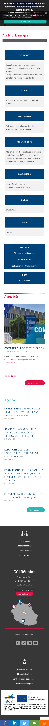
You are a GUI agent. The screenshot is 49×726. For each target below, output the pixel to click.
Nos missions (24, 541)
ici (33, 126)
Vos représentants (24, 545)
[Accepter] (46, 13)
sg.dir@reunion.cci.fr (24, 590)
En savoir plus (9, 362)
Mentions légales (24, 669)
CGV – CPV (24, 555)
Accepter (25, 22)
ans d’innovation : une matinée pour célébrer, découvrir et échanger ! (20, 432)
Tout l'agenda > (35, 510)
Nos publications (24, 674)
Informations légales (24, 683)
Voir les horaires (24, 594)
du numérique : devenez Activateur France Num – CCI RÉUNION (22, 412)
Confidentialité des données (24, 679)
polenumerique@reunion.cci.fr (24, 266)
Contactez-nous (24, 550)
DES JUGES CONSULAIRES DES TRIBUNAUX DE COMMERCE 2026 (23, 453)
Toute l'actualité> (34, 383)
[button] (6, 376)
